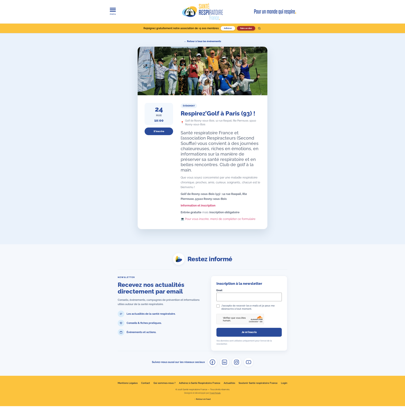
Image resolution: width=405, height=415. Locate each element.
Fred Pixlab (215, 393)
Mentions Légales (128, 383)
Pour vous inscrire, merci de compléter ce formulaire (220, 219)
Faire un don (246, 28)
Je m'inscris (249, 332)
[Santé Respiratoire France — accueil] (202, 12)
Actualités (229, 383)
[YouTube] (248, 362)
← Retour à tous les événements (202, 41)
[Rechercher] (259, 28)
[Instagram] (236, 362)
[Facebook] (212, 362)
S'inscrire (159, 131)
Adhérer (228, 28)
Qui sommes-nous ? (164, 383)
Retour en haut (202, 399)
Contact (145, 383)
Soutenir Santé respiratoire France (258, 383)
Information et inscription (198, 205)
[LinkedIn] (224, 362)
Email (219, 290)
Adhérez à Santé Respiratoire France (199, 383)
